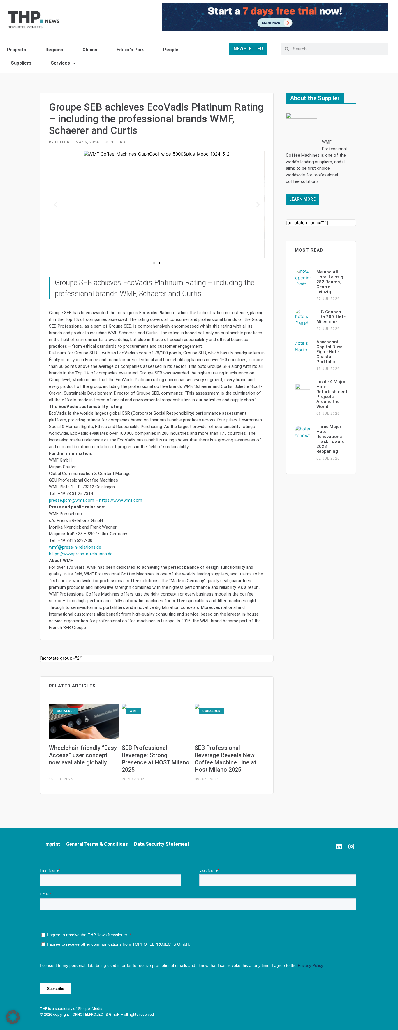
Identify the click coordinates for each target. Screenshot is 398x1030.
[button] (55, 204)
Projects (16, 49)
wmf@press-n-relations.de (75, 547)
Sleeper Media (90, 1008)
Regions (54, 49)
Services (60, 63)
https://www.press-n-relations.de (80, 553)
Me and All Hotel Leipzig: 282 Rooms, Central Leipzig (330, 281)
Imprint (52, 844)
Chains (89, 49)
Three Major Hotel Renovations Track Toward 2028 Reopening (330, 439)
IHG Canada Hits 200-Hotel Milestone (331, 316)
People (170, 49)
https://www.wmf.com (120, 500)
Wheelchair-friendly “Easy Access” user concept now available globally (83, 755)
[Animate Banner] (275, 17)
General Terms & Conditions (97, 844)
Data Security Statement (161, 844)
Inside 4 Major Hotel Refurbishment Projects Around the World (331, 394)
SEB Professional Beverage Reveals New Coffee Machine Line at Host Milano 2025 (225, 758)
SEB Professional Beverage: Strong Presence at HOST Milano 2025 (155, 758)
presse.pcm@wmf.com (71, 500)
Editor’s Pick (130, 49)
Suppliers (21, 63)
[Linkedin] (339, 846)
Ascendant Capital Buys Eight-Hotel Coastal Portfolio (329, 351)
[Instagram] (351, 846)
